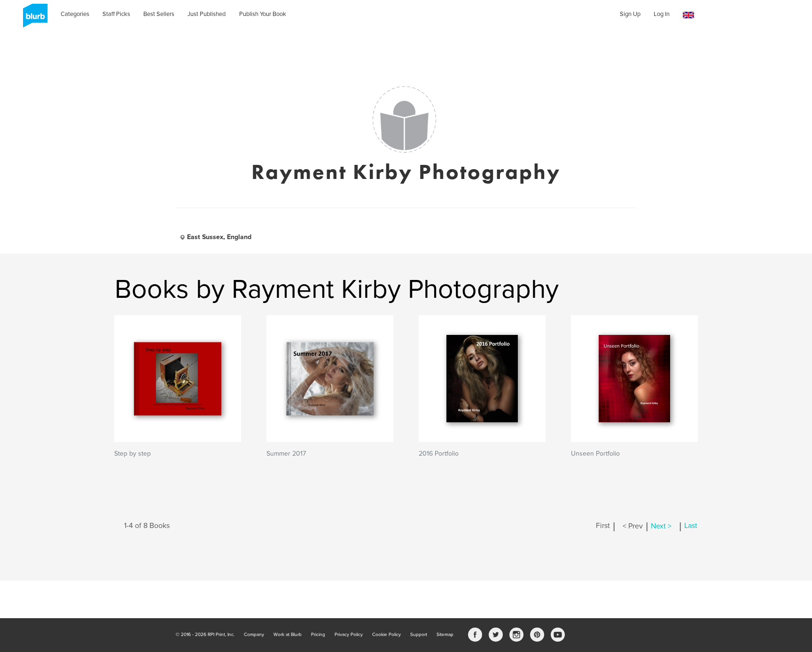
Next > (661, 526)
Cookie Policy (386, 634)
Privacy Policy (349, 634)
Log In (662, 14)
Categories (75, 14)
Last (690, 526)
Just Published (206, 14)
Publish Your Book (262, 14)
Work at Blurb (287, 634)
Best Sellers (158, 14)
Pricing (318, 634)
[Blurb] (32, 18)
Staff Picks (116, 14)
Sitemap (445, 634)
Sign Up (630, 14)
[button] (688, 15)
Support (418, 634)
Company (254, 634)
